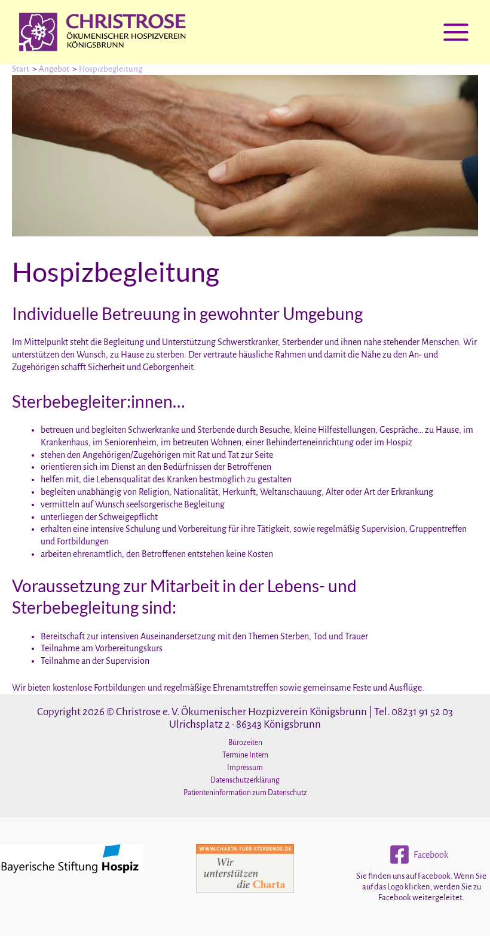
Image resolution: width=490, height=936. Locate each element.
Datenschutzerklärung (245, 780)
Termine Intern (245, 755)
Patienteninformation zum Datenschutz (245, 793)
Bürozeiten (245, 742)
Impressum (245, 767)
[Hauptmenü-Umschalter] (456, 32)
